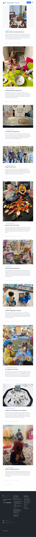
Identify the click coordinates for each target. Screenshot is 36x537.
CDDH (14, 101)
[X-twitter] (6, 502)
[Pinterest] (10, 502)
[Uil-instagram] (4, 502)
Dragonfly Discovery (10, 167)
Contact (28, 2)
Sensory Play (8, 266)
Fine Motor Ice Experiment (12, 131)
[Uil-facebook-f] (3, 502)
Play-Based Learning (10, 223)
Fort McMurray (15, 516)
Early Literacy (9, 30)
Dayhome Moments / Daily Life (11, 367)
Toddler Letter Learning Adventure (14, 32)
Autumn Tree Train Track (12, 225)
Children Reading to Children (13, 310)
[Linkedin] (8, 502)
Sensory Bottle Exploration (12, 268)
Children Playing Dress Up (12, 469)
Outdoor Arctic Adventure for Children (15, 410)
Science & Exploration (10, 88)
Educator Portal (5, 530)
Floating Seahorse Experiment (13, 90)
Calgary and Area (16, 514)
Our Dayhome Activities (11, 369)
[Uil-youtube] (7, 502)
